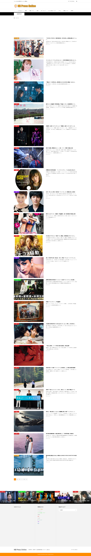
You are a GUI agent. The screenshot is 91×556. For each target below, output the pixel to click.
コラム (60, 10)
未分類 (39, 518)
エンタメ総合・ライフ (52, 10)
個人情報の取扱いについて (41, 549)
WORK (72, 10)
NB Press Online (20, 549)
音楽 (37, 10)
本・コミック (43, 10)
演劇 (38, 521)
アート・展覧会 (40, 509)
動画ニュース (66, 10)
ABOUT (34, 549)
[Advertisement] (45, 28)
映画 (26, 10)
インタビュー (20, 10)
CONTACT (30, 549)
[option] (9, 497)
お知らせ (48, 549)
